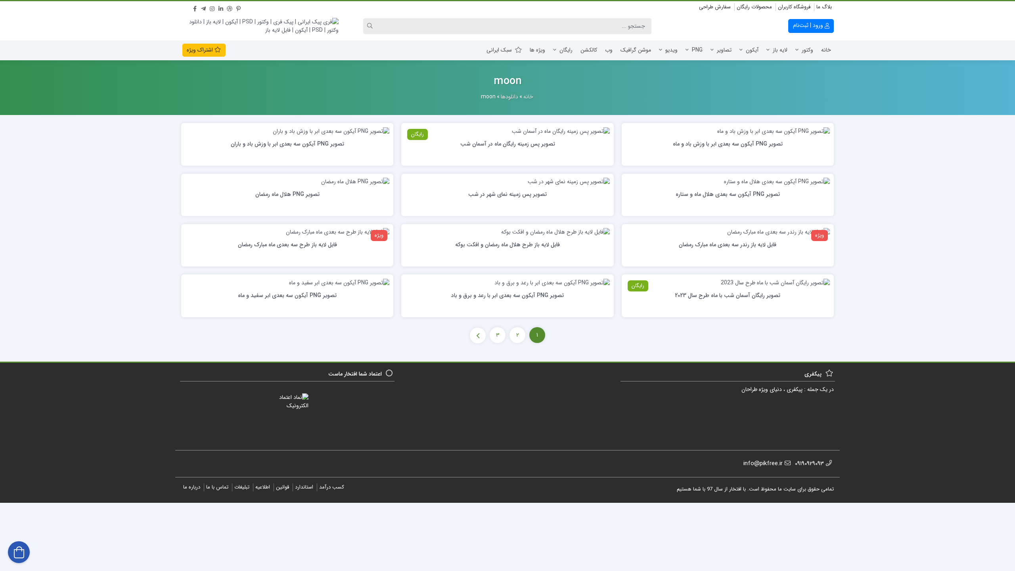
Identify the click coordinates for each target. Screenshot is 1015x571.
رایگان (566, 50)
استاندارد (304, 487)
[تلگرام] (203, 7)
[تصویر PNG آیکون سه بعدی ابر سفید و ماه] (339, 282)
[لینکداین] (221, 7)
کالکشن (588, 50)
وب (609, 50)
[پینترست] (238, 7)
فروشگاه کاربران (794, 7)
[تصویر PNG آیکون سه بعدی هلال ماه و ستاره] (777, 181)
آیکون (752, 50)
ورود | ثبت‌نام (809, 25)
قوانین (282, 487)
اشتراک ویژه (200, 50)
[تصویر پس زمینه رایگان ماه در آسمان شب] (561, 130)
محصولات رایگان (754, 7)
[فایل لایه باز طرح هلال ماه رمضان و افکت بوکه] (555, 232)
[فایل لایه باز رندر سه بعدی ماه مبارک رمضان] (778, 232)
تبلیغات (241, 487)
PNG (697, 50)
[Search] (371, 26)
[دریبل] (229, 7)
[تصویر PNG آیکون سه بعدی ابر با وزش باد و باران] (331, 130)
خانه (826, 50)
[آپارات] (247, 7)
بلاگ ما (824, 7)
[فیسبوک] (195, 7)
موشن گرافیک (635, 50)
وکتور (807, 50)
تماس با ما (217, 487)
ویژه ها (537, 50)
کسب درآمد (331, 487)
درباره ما (191, 487)
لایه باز (780, 50)
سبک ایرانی (499, 50)
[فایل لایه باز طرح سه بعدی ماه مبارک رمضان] (337, 232)
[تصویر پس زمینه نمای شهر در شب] (569, 181)
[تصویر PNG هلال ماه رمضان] (355, 181)
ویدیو (671, 50)
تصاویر (724, 50)
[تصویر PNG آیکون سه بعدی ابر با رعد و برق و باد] (552, 282)
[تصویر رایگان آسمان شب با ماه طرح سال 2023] (775, 282)
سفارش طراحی (715, 7)
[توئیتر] (186, 7)
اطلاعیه (262, 487)
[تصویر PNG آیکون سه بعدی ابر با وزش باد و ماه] (773, 130)
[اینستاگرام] (212, 7)
